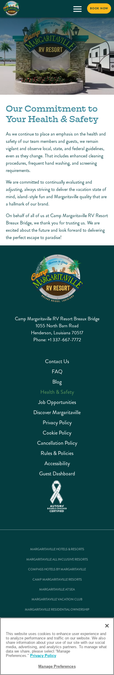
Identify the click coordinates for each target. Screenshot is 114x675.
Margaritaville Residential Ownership (57, 610)
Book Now (99, 8)
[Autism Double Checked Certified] (57, 496)
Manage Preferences (56, 666)
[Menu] (77, 8)
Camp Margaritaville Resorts (57, 580)
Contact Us (57, 361)
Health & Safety (57, 392)
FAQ (57, 371)
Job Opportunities (57, 402)
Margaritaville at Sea (57, 590)
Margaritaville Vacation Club (57, 599)
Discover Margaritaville (57, 412)
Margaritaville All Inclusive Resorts (57, 560)
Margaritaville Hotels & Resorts (57, 549)
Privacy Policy (57, 422)
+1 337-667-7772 (64, 339)
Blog (57, 382)
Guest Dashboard (57, 473)
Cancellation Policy (57, 443)
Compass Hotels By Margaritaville (57, 569)
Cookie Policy (57, 433)
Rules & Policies (57, 453)
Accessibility (57, 463)
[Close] (107, 625)
